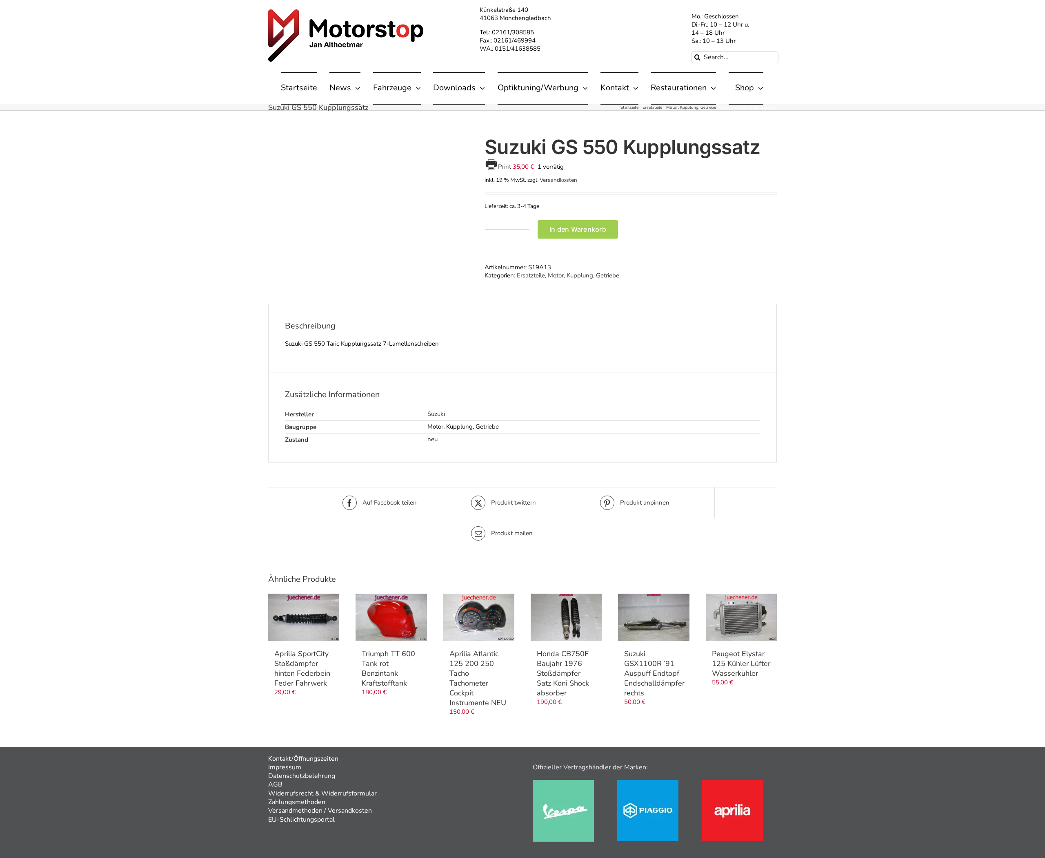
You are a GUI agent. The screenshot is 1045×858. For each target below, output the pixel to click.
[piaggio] (647, 783)
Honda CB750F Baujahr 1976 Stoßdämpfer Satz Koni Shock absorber (563, 673)
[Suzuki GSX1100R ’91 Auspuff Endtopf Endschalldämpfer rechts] (653, 617)
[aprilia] (732, 783)
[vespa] (563, 783)
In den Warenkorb (577, 229)
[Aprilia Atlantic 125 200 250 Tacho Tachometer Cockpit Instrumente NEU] (478, 617)
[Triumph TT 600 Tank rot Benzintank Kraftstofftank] (391, 617)
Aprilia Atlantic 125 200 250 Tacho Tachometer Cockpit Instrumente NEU (477, 678)
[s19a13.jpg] (370, 203)
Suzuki (436, 414)
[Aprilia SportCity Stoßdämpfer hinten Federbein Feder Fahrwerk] (303, 617)
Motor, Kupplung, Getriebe (583, 275)
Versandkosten (558, 180)
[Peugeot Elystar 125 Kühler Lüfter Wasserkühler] (741, 617)
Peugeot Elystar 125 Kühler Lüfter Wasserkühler (741, 663)
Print (505, 167)
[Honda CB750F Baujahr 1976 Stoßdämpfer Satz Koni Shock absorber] (566, 617)
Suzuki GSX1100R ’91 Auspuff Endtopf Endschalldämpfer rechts (654, 673)
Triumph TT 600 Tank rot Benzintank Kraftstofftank (388, 668)
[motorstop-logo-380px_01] (345, 12)
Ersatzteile (531, 275)
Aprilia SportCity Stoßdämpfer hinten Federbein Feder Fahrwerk (302, 668)
